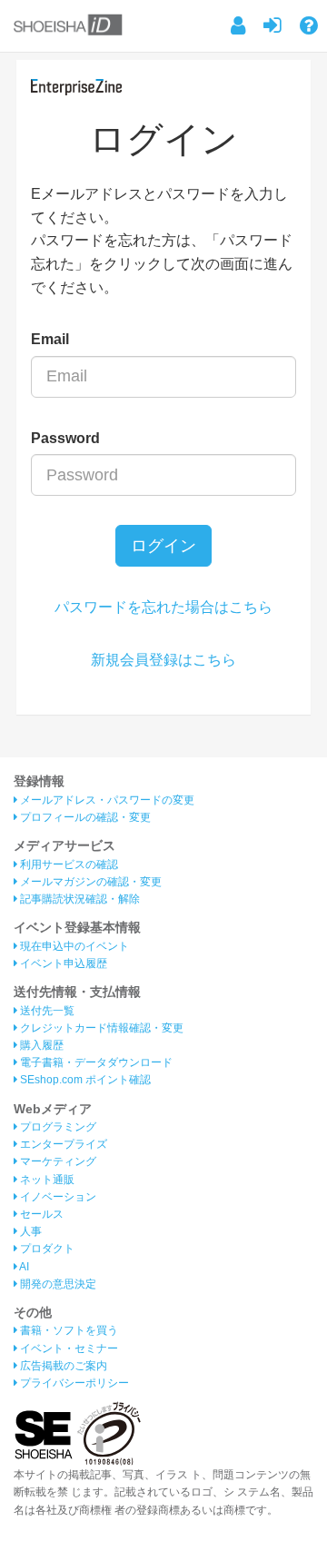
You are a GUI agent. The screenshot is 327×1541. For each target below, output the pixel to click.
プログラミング (56, 1127)
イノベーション (56, 1196)
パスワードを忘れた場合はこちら (163, 607)
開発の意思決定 (56, 1284)
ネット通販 (45, 1179)
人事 (29, 1231)
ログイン (163, 546)
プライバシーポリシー (73, 1383)
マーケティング (56, 1161)
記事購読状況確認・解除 (78, 899)
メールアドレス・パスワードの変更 (105, 800)
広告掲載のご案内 (62, 1365)
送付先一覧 (45, 1010)
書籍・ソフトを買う (67, 1330)
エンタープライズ (62, 1144)
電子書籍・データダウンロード (95, 1062)
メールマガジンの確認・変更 (89, 881)
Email (50, 339)
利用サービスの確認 (67, 864)
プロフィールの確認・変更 (84, 817)
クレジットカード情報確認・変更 (100, 1028)
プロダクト (45, 1248)
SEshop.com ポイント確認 (84, 1079)
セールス (40, 1214)
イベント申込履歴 (62, 963)
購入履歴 (40, 1045)
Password (65, 438)
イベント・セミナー (67, 1348)
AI (23, 1266)
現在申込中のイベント (73, 946)
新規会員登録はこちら (163, 659)
